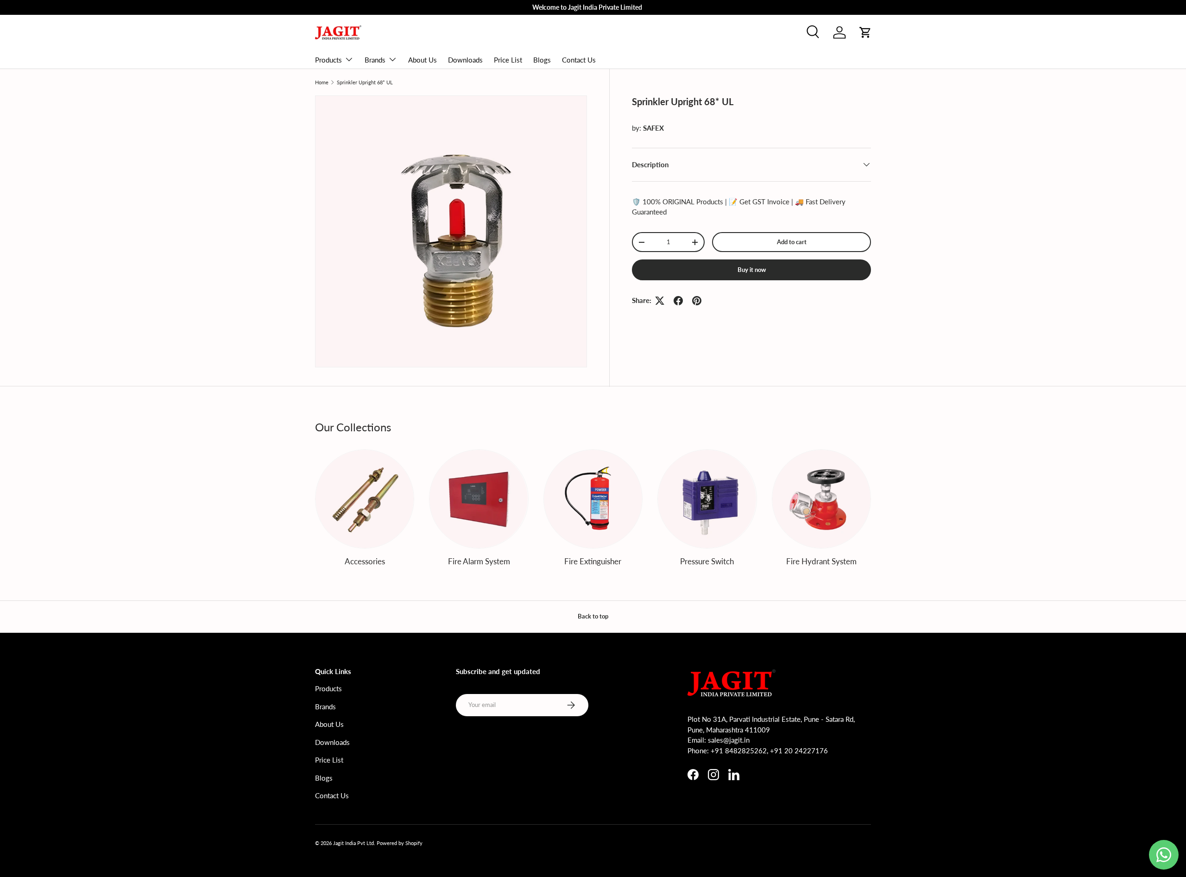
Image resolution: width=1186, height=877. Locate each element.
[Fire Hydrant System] (821, 499)
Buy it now (752, 269)
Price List (508, 60)
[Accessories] (364, 499)
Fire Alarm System (479, 561)
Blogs (542, 60)
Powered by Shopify (400, 843)
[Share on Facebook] (678, 300)
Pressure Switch (707, 561)
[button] (865, 32)
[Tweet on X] (659, 300)
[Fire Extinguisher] (593, 499)
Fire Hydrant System (821, 561)
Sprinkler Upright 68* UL (365, 82)
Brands (375, 60)
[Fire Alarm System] (478, 499)
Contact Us (579, 60)
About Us (422, 60)
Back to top (593, 616)
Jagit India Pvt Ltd (353, 843)
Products (328, 60)
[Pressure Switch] (707, 499)
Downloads (465, 60)
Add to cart (792, 242)
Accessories (365, 561)
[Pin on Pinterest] (697, 300)
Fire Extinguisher (592, 561)
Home (321, 82)
